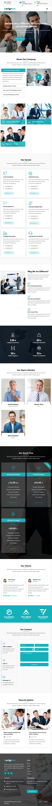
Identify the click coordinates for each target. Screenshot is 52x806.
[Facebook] (5, 773)
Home (40, 801)
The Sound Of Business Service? (11, 94)
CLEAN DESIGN (8, 177)
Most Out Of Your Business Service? (12, 90)
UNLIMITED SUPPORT (36, 236)
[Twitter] (8, 773)
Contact (29, 774)
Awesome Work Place (13, 122)
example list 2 (9, 188)
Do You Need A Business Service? (11, 70)
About (28, 763)
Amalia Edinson (13, 404)
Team (28, 768)
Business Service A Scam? (9, 86)
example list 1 (9, 186)
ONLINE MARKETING (35, 207)
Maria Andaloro (13, 436)
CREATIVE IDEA (33, 177)
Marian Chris (38, 404)
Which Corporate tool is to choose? (37, 733)
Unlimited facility (37, 122)
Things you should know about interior (13, 733)
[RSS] (11, 773)
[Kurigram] (9, 9)
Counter (29, 771)
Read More (8, 193)
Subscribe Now (13, 502)
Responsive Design (12, 144)
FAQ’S (28, 766)
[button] (49, 32)
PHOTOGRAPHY (8, 206)
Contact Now (23, 38)
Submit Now (34, 664)
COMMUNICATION (9, 236)
